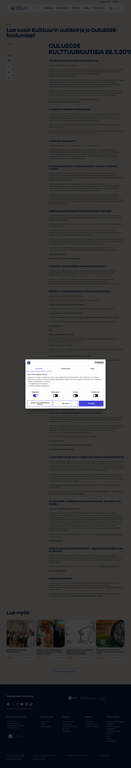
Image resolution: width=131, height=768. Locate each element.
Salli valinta (65, 403)
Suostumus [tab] (38, 368)
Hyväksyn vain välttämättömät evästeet (40, 403)
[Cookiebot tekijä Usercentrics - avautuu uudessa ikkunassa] (96, 362)
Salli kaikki (91, 403)
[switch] (55, 395)
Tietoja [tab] (92, 368)
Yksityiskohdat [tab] (65, 368)
